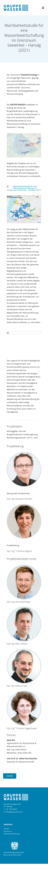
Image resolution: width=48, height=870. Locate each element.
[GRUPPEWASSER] (16, 5)
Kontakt (6, 829)
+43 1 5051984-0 (11, 809)
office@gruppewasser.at (14, 812)
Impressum (8, 831)
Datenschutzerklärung (12, 834)
